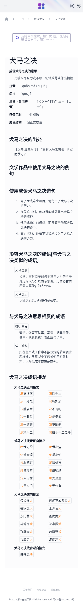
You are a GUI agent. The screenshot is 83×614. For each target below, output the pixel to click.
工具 (21, 19)
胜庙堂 (26, 409)
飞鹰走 (26, 539)
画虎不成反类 (60, 500)
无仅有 (55, 486)
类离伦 (55, 455)
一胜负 (26, 417)
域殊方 (55, 462)
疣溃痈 (55, 417)
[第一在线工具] (41, 6)
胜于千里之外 (60, 432)
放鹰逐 (55, 532)
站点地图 (55, 589)
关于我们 (27, 589)
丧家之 (26, 508)
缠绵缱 (26, 554)
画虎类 (55, 516)
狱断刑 (55, 424)
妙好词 (26, 455)
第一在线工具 (24, 599)
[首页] (6, 19)
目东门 (26, 486)
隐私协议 (41, 589)
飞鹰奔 (26, 532)
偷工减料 (21, 346)
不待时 (55, 409)
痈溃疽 (26, 393)
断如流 (55, 401)
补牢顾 (55, 524)
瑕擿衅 (26, 462)
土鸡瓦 (55, 508)
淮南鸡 (55, 539)
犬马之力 (21, 294)
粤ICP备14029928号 (63, 599)
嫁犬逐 (26, 500)
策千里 (26, 432)
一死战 (26, 401)
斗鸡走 (26, 524)
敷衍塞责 (21, 326)
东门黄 (26, 516)
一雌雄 (26, 424)
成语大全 (39, 19)
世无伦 (26, 447)
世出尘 (55, 447)
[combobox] (41, 37)
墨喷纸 (55, 470)
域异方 (26, 470)
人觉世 (26, 478)
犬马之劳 (21, 270)
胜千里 (55, 393)
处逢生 (55, 478)
